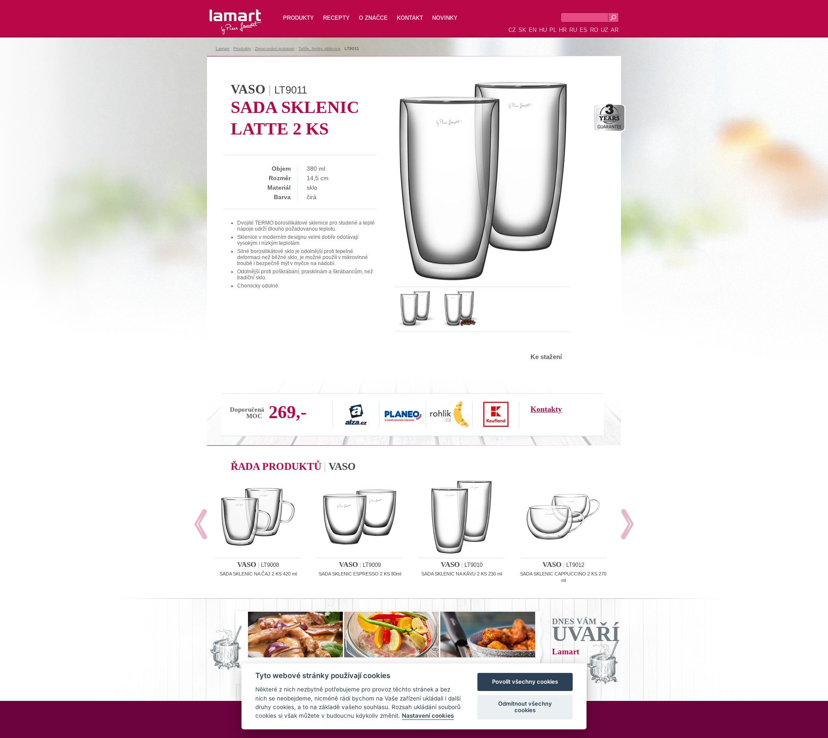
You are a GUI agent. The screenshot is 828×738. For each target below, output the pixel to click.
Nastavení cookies (428, 716)
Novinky (445, 18)
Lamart (226, 15)
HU (543, 30)
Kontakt (410, 18)
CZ (512, 30)
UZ (604, 30)
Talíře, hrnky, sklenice (319, 48)
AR (614, 30)
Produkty (298, 18)
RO (594, 30)
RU (573, 30)
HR (563, 30)
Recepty (336, 18)
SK (522, 30)
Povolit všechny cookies (525, 682)
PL (552, 30)
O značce (373, 18)
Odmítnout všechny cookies (525, 707)
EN (532, 30)
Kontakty (546, 409)
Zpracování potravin (275, 48)
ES (583, 30)
